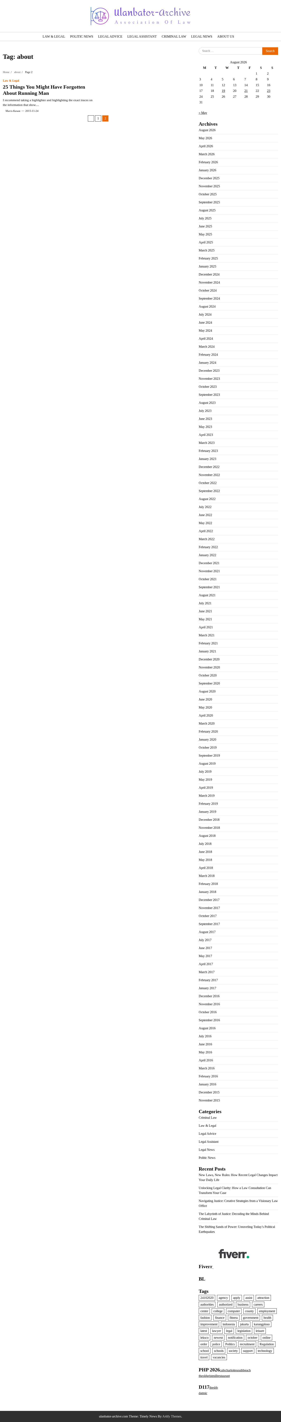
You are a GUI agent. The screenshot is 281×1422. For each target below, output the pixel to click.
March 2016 (207, 1068)
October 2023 (208, 386)
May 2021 (205, 619)
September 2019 (209, 755)
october (252, 1337)
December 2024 (209, 274)
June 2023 (205, 418)
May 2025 (205, 234)
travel (204, 1357)
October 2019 (208, 747)
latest (203, 1331)
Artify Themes (171, 1416)
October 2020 (208, 675)
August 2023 (207, 402)
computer (234, 1311)
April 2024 (206, 338)
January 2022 (207, 555)
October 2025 (208, 194)
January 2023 (207, 459)
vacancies (219, 1357)
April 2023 (206, 435)
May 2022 (205, 523)
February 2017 (208, 980)
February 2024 (208, 354)
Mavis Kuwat (13, 111)
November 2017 (209, 908)
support (248, 1351)
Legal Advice (110, 36)
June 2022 (205, 515)
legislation (244, 1331)
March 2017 (207, 972)
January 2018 (207, 892)
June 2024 (205, 322)
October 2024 (208, 290)
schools (219, 1351)
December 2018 (209, 819)
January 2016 (207, 1084)
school (204, 1351)
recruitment (247, 1344)
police (216, 1344)
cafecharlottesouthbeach (235, 1370)
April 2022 (206, 531)
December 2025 (209, 178)
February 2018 (208, 884)
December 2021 (209, 563)
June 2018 (205, 851)
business (243, 1304)
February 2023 (208, 451)
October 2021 (208, 579)
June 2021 (205, 611)
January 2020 (207, 739)
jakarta (244, 1324)
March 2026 (207, 154)
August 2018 (207, 835)
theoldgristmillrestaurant (214, 1376)
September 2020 (209, 683)
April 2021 (206, 627)
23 (268, 91)
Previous (91, 118)
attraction (263, 1297)
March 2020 (207, 723)
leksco (204, 1337)
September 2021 (209, 587)
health (267, 1317)
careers (258, 1304)
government (250, 1317)
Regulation (267, 1344)
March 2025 (207, 250)
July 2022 (205, 507)
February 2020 (208, 731)
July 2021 (205, 603)
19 (223, 91)
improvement (208, 1324)
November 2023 (209, 378)
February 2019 (208, 803)
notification (235, 1337)
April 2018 (206, 868)
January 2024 (207, 362)
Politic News (81, 36)
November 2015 (209, 1100)
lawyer (216, 1331)
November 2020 (209, 667)
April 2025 (206, 242)
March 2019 (207, 795)
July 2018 (205, 843)
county (249, 1311)
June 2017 (205, 948)
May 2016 (205, 1052)
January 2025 (207, 266)
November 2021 (209, 571)
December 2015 (209, 1092)
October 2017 (208, 916)
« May (203, 113)
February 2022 (208, 547)
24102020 (207, 1297)
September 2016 (209, 1020)
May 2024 (205, 330)
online (266, 1337)
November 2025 (209, 186)
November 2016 (209, 1004)
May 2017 (205, 956)
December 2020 (209, 659)
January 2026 (207, 170)
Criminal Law (174, 36)
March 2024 (207, 346)
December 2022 (209, 467)
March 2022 (207, 539)
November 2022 (209, 475)
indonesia (229, 1324)
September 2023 (209, 394)
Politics (230, 1344)
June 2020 (205, 699)
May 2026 (205, 138)
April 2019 (206, 787)
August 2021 (207, 595)
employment (267, 1311)
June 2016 (205, 1044)
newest (218, 1337)
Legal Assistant (142, 36)
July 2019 (205, 771)
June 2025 (205, 226)
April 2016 (206, 1060)
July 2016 (205, 1036)
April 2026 (206, 146)
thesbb (213, 1387)
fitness (234, 1317)
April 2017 (206, 964)
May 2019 (205, 779)
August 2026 (207, 130)
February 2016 (208, 1076)
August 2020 (207, 691)
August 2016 (207, 1028)
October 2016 (208, 1012)
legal (229, 1331)
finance (219, 1317)
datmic (203, 1393)
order (203, 1344)
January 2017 (207, 988)
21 (246, 91)
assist (248, 1297)
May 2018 (205, 860)
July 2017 (205, 940)
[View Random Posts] (6, 16)
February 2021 (208, 643)
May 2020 (205, 707)
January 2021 (207, 651)
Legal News (201, 36)
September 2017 (209, 924)
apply (236, 1297)
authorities (207, 1304)
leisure (260, 1331)
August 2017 (207, 932)
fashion (205, 1317)
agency (223, 1297)
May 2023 (205, 426)
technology (265, 1351)
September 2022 (209, 491)
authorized (225, 1304)
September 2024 (209, 298)
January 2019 (207, 811)
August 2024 (207, 306)
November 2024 (209, 282)
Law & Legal (54, 36)
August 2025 (207, 210)
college (218, 1311)
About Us (225, 36)
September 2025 (209, 202)
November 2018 (209, 827)
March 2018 (207, 876)
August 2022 (207, 499)
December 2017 (209, 900)
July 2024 (205, 314)
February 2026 (208, 162)
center (204, 1311)
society (233, 1351)
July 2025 (205, 218)
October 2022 (208, 483)
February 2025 (208, 258)
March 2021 (207, 635)
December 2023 (209, 370)
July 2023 (205, 410)
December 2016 (209, 996)
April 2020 (206, 715)
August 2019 (207, 763)
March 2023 (207, 443)
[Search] (15, 16)
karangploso (262, 1324)
